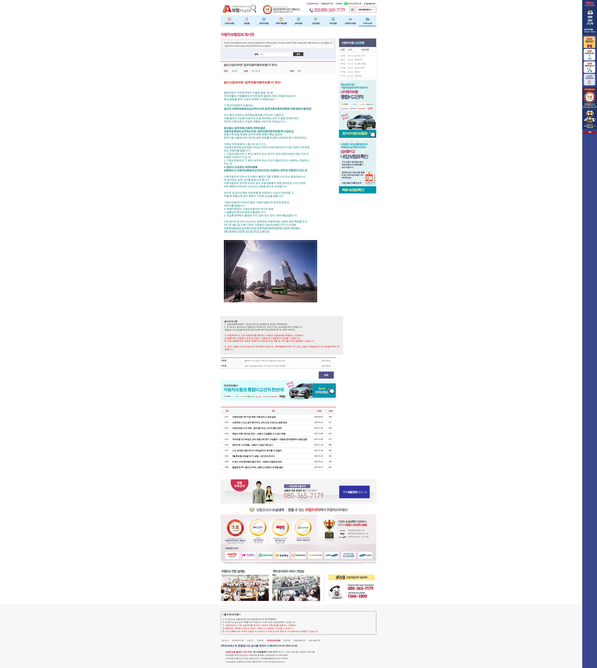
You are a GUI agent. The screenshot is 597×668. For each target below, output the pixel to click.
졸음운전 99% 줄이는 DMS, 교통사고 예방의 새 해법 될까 (257, 467)
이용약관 (260, 640)
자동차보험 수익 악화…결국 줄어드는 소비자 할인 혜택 (257, 428)
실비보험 (298, 23)
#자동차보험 (229, 43)
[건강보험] (315, 19)
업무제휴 (286, 640)
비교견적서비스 (313, 3)
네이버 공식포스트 (354, 3)
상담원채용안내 (299, 640)
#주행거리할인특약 (299, 43)
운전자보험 (264, 23)
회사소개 (225, 640)
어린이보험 (229, 23)
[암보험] (246, 19)
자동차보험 (367, 23)
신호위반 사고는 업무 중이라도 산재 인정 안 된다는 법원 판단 (259, 422)
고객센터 (338, 3)
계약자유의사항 (238, 640)
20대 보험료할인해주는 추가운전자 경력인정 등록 (265, 366)
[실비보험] (298, 19)
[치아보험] (333, 19)
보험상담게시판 (327, 3)
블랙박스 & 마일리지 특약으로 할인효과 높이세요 (265, 361)
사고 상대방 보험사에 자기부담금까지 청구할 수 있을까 (257, 450)
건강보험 (315, 23)
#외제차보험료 (240, 46)
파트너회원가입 (314, 640)
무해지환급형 (281, 23)
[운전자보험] (264, 19)
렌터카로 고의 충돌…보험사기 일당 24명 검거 (252, 445)
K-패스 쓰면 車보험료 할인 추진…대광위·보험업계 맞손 (257, 462)
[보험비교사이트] (281, 6)
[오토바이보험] (350, 19)
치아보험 (333, 23)
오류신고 (250, 640)
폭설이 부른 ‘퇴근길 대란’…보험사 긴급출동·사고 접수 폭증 (258, 434)
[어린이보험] (229, 19)
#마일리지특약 (285, 43)
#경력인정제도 (272, 43)
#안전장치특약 (252, 46)
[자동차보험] (367, 19)
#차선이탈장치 (265, 46)
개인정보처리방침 (273, 640)
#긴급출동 (325, 43)
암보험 (247, 23)
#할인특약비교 (314, 43)
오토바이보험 (350, 23)
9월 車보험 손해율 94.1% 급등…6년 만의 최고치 (253, 456)
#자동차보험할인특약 (256, 43)
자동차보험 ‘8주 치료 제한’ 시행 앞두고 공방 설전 (254, 417)
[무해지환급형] (281, 19)
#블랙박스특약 (241, 43)
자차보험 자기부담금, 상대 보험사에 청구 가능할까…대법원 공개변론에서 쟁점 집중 (269, 439)
